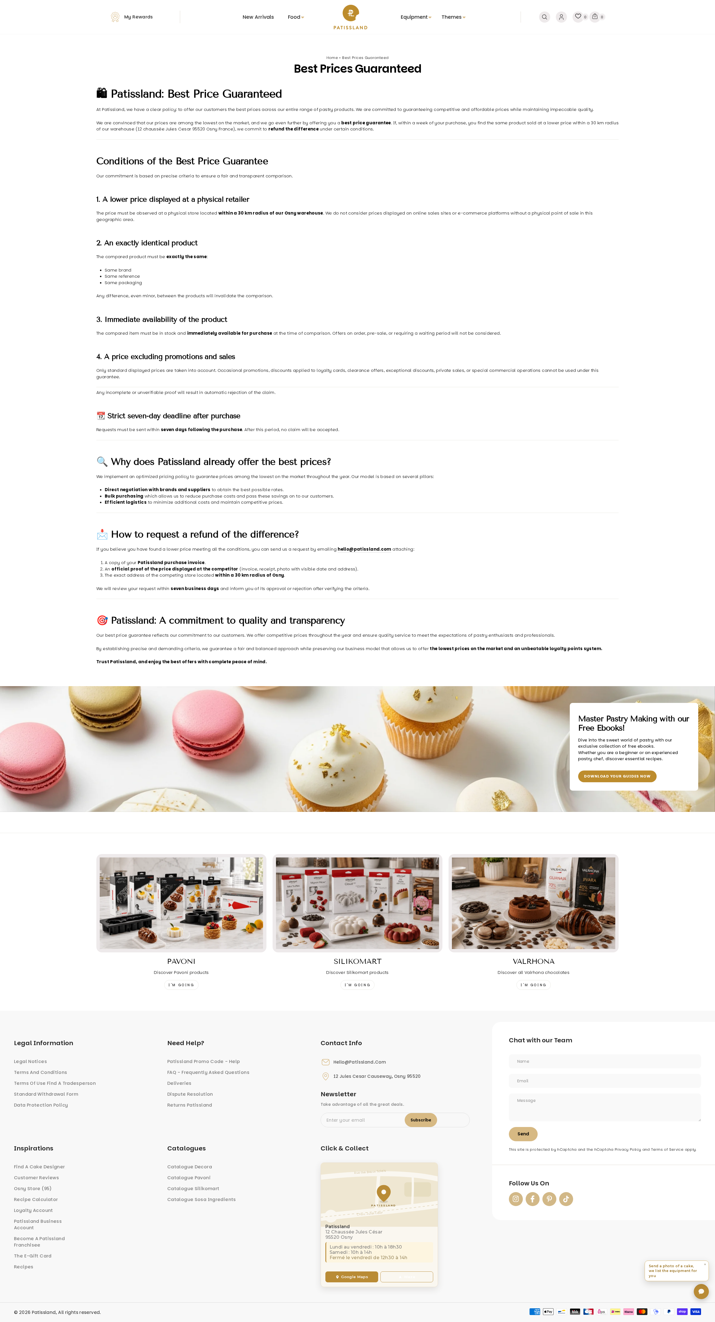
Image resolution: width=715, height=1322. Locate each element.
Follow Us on (529, 1183)
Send (523, 1134)
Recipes (24, 1267)
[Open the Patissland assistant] (701, 1291)
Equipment (414, 16)
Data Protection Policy (41, 1105)
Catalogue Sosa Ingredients (201, 1199)
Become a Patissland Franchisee (39, 1241)
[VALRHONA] (534, 903)
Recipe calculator (36, 1199)
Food (294, 16)
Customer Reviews (36, 1177)
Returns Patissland (189, 1105)
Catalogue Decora (189, 1167)
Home (332, 57)
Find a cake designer (39, 1167)
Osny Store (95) (33, 1188)
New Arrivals (258, 16)
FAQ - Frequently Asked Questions (208, 1072)
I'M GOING (181, 985)
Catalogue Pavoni (189, 1177)
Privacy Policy (628, 1149)
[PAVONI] (181, 903)
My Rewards (138, 17)
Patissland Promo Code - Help (203, 1061)
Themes (452, 16)
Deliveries (179, 1083)
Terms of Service (667, 1149)
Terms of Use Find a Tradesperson (55, 1083)
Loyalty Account (33, 1210)
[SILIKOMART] (358, 903)
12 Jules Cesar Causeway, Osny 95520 (377, 1076)
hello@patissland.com (359, 1062)
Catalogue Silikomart (193, 1188)
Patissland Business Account (38, 1224)
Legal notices (30, 1061)
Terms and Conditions (40, 1072)
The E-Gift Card (33, 1256)
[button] (677, 1271)
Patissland (44, 1312)
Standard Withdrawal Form (46, 1094)
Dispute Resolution (190, 1094)
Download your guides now (617, 776)
